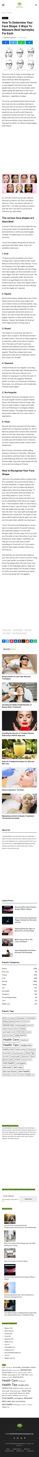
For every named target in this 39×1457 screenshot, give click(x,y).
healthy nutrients (20, 1049)
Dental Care (8, 1025)
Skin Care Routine (10, 1071)
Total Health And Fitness (21, 843)
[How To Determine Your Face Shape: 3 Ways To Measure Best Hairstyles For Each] (19, 58)
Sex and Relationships (9, 997)
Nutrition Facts (26, 1059)
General (4, 981)
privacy (7, 1199)
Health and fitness (8, 1035)
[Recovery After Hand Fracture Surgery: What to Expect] (7, 909)
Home (4, 12)
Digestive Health (7, 1028)
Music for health (8, 1059)
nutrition (17, 1059)
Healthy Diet (26, 1045)
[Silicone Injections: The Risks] (19, 777)
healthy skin (31, 1049)
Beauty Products (15, 1021)
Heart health (6, 1053)
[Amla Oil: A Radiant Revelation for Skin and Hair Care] (19, 749)
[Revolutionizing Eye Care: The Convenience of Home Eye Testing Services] (10, 1288)
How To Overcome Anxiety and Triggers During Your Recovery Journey (25, 920)
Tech (3, 1000)
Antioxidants (31, 1018)
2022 (4, 1018)
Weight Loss (6, 1004)
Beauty (10, 12)
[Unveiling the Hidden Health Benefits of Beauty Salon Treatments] (19, 692)
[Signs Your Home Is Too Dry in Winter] (10, 1254)
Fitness (4, 975)
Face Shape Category (19, 633)
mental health (15, 1056)
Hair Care (20, 1032)
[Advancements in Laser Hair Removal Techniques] (19, 664)
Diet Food (30, 1025)
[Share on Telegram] (29, 42)
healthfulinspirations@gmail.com (22, 1434)
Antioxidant (20, 1018)
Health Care (11, 1039)
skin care (18, 1067)
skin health (24, 1071)
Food (3, 978)
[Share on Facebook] (5, 42)
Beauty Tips (7, 630)
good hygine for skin (9, 1032)
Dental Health (21, 1025)
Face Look (28, 630)
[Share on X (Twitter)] (13, 42)
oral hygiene (21, 1063)
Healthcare (24, 1040)
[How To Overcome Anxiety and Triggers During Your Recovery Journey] (7, 920)
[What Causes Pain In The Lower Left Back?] (7, 942)
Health (5, 912)
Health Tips (10, 1045)
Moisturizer (25, 1056)
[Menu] (3, 5)
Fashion (16, 1028)
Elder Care (5, 972)
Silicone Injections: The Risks (13, 790)
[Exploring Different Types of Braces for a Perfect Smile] (7, 931)
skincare (7, 1067)
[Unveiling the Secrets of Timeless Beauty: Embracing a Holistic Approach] (19, 721)
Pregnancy (5, 994)
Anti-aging (11, 1018)
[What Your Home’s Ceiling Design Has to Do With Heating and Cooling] (10, 1236)
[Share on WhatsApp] (21, 42)
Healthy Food (8, 1049)
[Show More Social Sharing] (35, 42)
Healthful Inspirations (10, 37)
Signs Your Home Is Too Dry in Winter (16, 1261)
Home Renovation (17, 1053)
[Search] (36, 5)
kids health (6, 1056)
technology (6, 1075)
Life (3, 988)
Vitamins (21, 1075)
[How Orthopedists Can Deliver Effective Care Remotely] (7, 953)
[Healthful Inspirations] (20, 5)
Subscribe (28, 1199)
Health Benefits (20, 1035)
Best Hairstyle (17, 630)
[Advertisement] (19, 150)
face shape (6, 633)
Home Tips (29, 1053)
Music (33, 1056)
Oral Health (5, 991)
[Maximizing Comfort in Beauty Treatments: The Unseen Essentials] (19, 803)
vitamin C (14, 1075)
